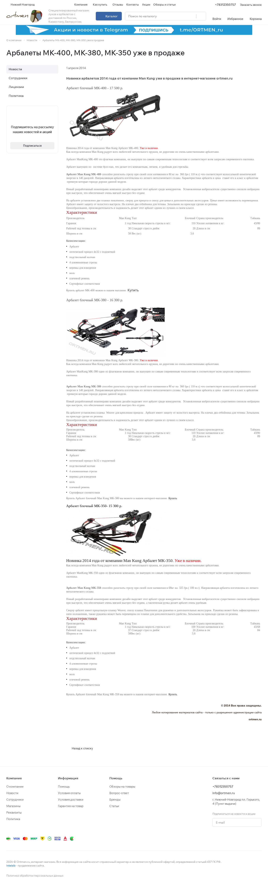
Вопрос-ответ (119, 793)
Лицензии (16, 87)
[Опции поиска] (183, 16)
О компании (14, 786)
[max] (259, 838)
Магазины (13, 806)
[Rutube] (243, 838)
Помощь (64, 786)
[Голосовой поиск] (191, 16)
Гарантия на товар (70, 806)
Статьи (114, 806)
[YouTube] (220, 838)
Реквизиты (13, 812)
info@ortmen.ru (223, 793)
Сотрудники (18, 78)
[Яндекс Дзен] (235, 838)
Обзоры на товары (122, 786)
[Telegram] (212, 838)
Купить (133, 290)
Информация (68, 778)
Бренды (114, 799)
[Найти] (201, 16)
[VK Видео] (251, 838)
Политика (16, 96)
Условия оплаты (69, 793)
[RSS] (260, 53)
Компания (14, 778)
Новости (15, 69)
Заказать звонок (251, 4)
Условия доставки (70, 799)
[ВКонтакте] (204, 838)
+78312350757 (225, 4)
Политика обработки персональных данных (34, 875)
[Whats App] (227, 838)
